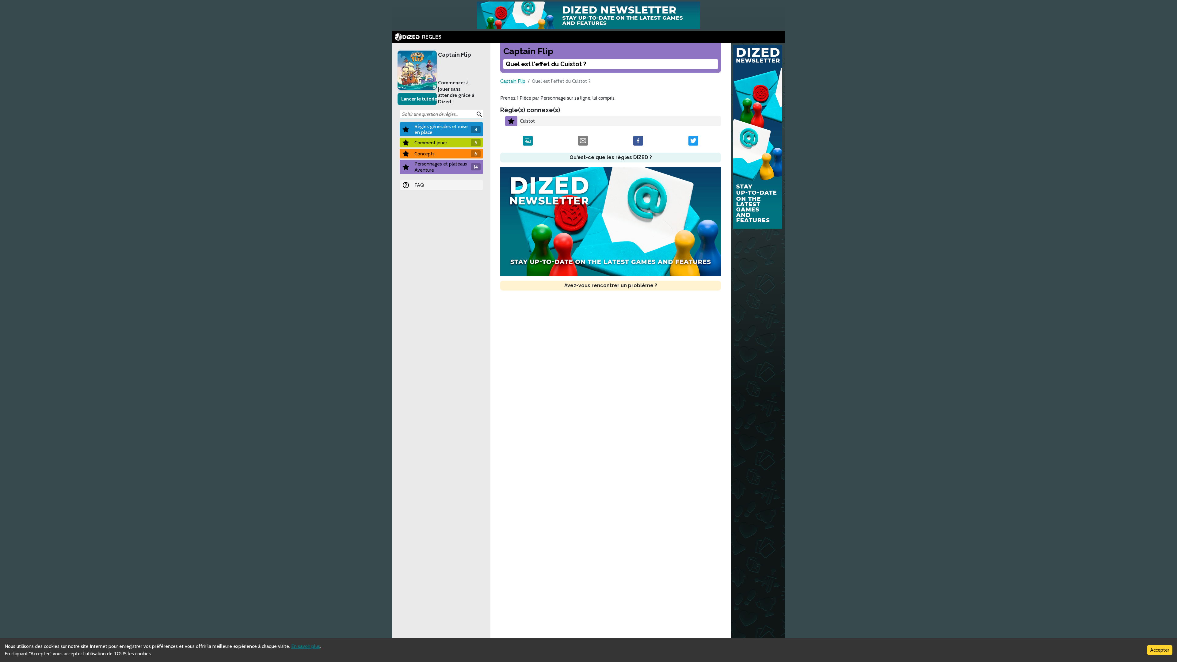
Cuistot (527, 121)
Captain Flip (454, 54)
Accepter (1159, 650)
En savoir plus (305, 646)
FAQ (419, 185)
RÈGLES (431, 37)
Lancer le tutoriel (419, 99)
